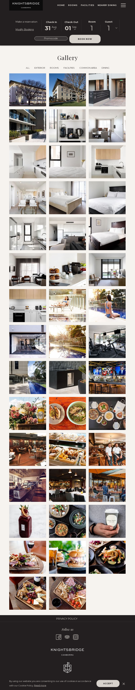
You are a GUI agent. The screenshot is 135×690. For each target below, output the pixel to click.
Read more (40, 685)
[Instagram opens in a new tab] (75, 637)
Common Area (88, 67)
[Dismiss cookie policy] (124, 683)
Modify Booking (24, 29)
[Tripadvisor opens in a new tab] (67, 637)
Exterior (39, 67)
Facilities (69, 67)
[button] (51, 25)
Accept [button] (108, 683)
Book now (89, 39)
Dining (105, 67)
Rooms (54, 67)
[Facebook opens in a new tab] (58, 637)
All (28, 67)
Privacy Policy (66, 618)
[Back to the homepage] (26, 5)
